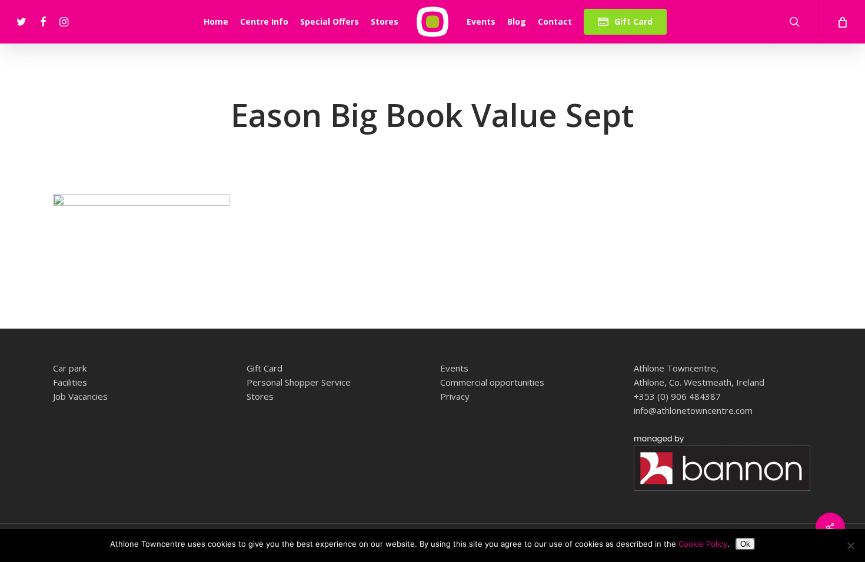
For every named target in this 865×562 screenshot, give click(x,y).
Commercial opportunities (492, 382)
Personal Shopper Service (299, 382)
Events (454, 368)
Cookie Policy (702, 543)
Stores (260, 396)
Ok (745, 544)
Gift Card (264, 368)
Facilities (70, 382)
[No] (850, 545)
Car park (69, 368)
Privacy (455, 396)
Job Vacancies (80, 396)
